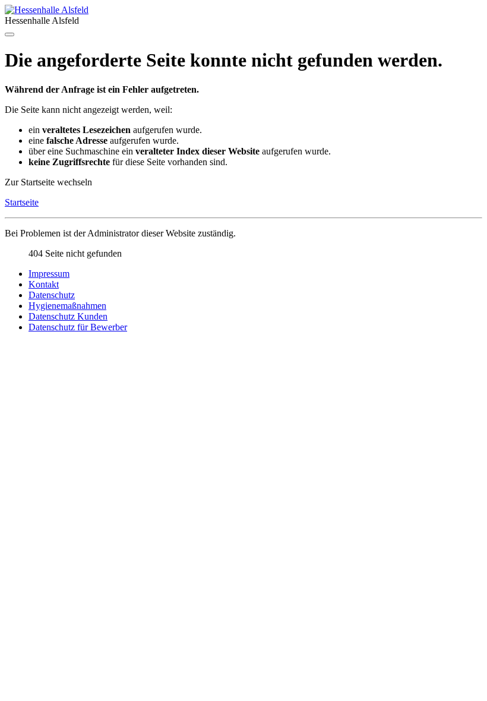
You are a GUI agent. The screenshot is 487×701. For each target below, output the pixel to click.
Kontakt (44, 284)
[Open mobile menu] (9, 34)
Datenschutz (52, 295)
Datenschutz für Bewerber (78, 327)
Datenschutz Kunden (68, 316)
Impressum (49, 274)
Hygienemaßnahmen (67, 306)
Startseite (22, 202)
